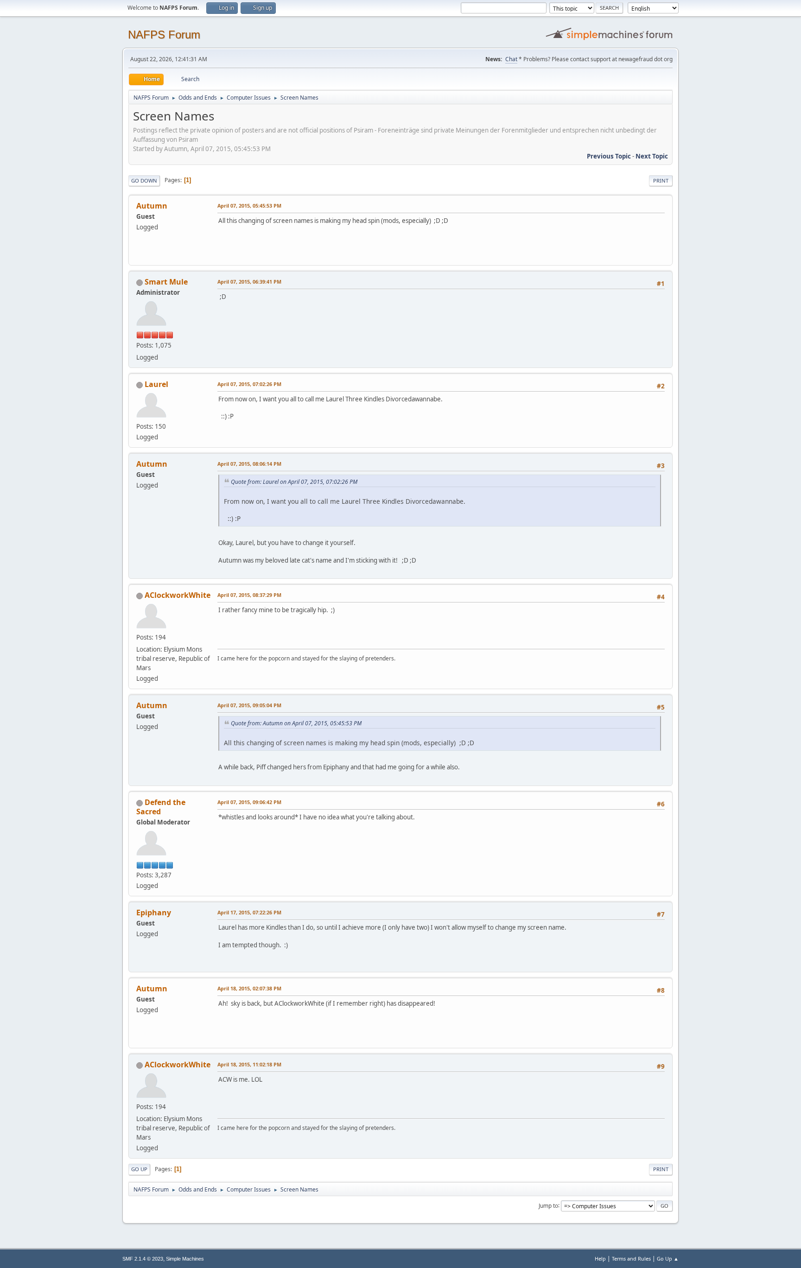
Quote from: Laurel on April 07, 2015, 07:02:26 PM (294, 482)
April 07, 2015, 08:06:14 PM (249, 463)
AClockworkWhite (177, 595)
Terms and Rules (631, 1258)
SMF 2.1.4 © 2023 (142, 1259)
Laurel (156, 384)
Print (660, 180)
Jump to (548, 1205)
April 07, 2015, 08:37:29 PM (249, 594)
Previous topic (609, 156)
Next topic (652, 156)
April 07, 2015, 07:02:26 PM (249, 383)
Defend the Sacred (160, 807)
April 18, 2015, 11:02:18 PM (249, 1064)
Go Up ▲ (668, 1258)
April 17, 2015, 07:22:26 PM (249, 912)
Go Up (139, 1169)
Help (600, 1258)
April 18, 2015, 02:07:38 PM (249, 988)
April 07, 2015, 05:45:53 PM (249, 205)
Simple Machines (185, 1259)
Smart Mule (166, 282)
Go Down (144, 180)
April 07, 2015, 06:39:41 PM (249, 281)
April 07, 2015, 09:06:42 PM (249, 802)
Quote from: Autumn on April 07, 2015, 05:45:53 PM (296, 723)
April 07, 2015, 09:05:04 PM (249, 705)
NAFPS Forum (164, 34)
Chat (511, 59)
